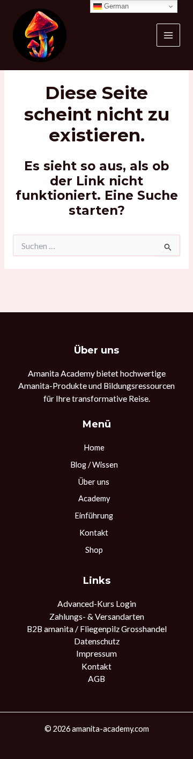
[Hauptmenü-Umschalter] (168, 35)
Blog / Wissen (94, 464)
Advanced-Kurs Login (96, 603)
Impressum (96, 653)
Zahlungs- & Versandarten (96, 616)
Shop (94, 549)
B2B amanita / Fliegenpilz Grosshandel (97, 629)
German (115, 6)
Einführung (94, 515)
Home (94, 447)
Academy (94, 498)
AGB (96, 678)
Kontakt (93, 532)
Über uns (93, 481)
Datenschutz (97, 641)
